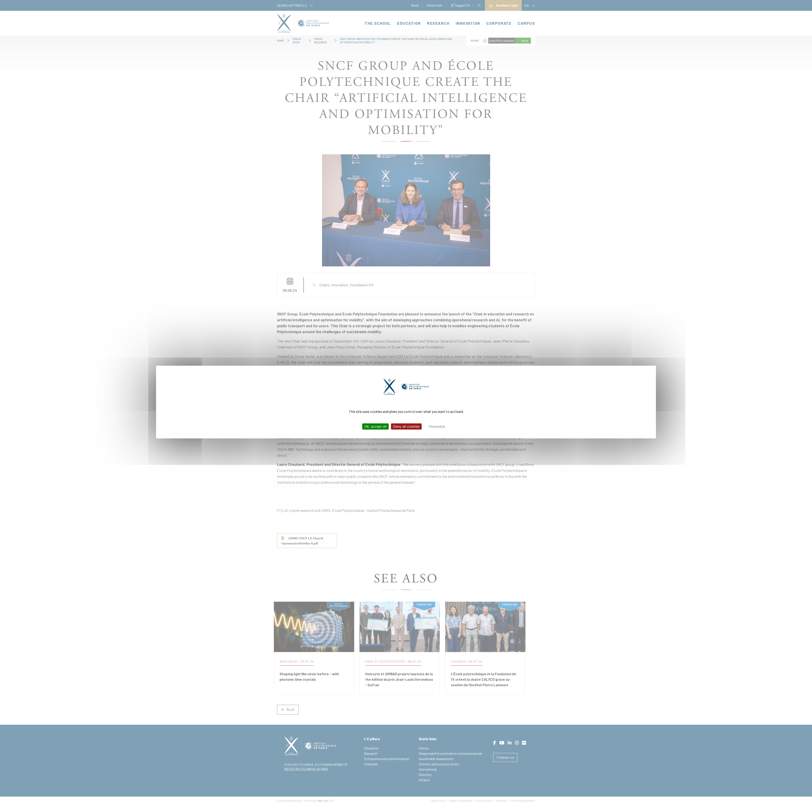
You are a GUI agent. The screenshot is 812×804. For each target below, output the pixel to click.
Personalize (437, 426)
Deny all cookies (406, 426)
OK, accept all (375, 426)
